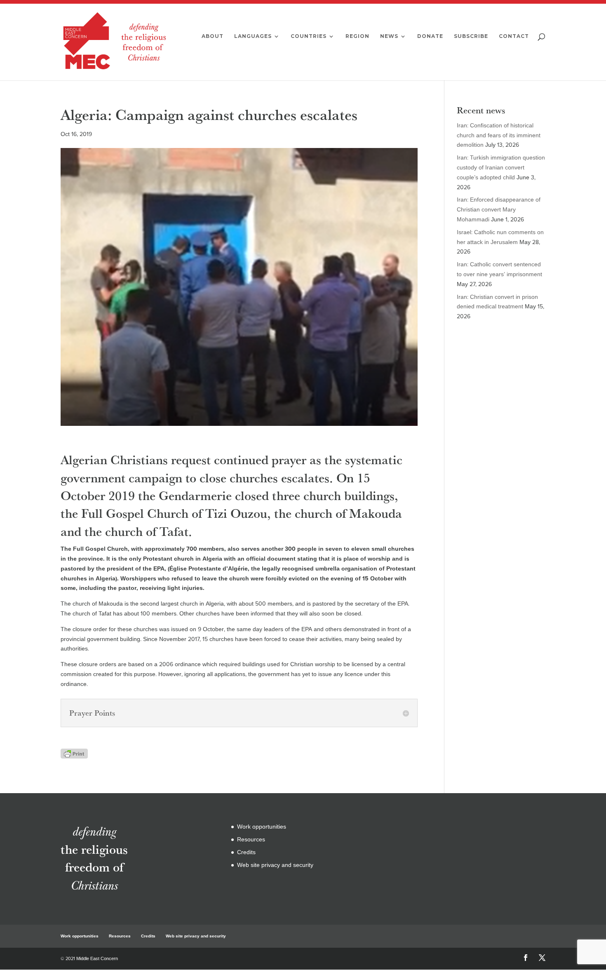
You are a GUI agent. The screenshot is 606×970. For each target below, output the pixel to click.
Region (357, 36)
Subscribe (471, 36)
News (389, 36)
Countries (308, 36)
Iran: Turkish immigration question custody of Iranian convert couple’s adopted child (501, 167)
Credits (246, 852)
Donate (430, 36)
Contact (514, 36)
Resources (251, 839)
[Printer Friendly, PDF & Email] (74, 753)
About (212, 36)
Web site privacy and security (275, 865)
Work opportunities (261, 826)
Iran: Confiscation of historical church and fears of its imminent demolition (498, 135)
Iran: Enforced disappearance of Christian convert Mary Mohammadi (498, 209)
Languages (253, 36)
